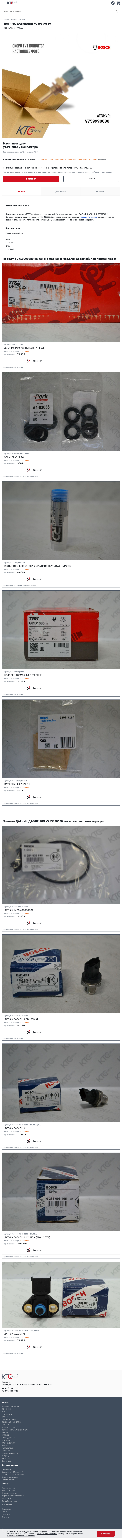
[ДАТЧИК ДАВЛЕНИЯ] (61, 1083)
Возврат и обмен (8, 1490)
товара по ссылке (89, 217)
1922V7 (50, 159)
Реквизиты (6, 1514)
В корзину (91, 179)
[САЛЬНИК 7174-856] (61, 411)
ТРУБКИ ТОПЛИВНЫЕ (10, 1453)
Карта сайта (6, 1498)
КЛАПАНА (5, 1425)
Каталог (6, 19)
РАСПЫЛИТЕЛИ (7, 1448)
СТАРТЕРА (6, 1451)
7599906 (70, 159)
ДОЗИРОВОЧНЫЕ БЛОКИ (11, 1422)
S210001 (85, 159)
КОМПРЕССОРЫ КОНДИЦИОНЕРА (15, 1430)
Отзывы (5, 1512)
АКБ (3, 1412)
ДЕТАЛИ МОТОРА (9, 1419)
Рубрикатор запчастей (10, 1406)
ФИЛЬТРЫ (6, 1458)
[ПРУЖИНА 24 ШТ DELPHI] (61, 739)
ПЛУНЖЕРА (6, 1440)
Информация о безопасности (13, 1496)
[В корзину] (28, 361)
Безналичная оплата (10, 1477)
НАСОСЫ (5, 1435)
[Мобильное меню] (3, 3)
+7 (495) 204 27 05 (113, 3)
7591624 (63, 159)
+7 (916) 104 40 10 (10, 1391)
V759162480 (93, 159)
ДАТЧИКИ (5, 1417)
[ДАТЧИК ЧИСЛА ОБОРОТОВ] (61, 865)
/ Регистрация (11, 1501)
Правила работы (8, 1488)
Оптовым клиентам (9, 1493)
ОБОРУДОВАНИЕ (8, 1438)
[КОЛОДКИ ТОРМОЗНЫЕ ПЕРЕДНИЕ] (61, 630)
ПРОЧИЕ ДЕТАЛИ (8, 1443)
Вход (4, 1501)
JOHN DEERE (6, 1409)
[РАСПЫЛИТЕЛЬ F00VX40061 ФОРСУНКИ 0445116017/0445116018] (61, 520)
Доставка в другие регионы (13, 1474)
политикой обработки (47, 1534)
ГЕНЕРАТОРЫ (7, 1414)
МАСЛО (5, 1432)
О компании (6, 1509)
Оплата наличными (9, 1480)
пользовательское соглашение (21, 1535)
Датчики (14, 19)
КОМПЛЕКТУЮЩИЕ (9, 1427)
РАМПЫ (5, 1445)
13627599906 (42, 159)
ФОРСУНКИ (6, 1461)
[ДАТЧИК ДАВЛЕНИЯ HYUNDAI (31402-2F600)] (61, 1192)
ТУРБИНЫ (5, 1456)
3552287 (56, 159)
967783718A (77, 159)
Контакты (5, 1517)
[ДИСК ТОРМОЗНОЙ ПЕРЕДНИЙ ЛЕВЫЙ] (61, 302)
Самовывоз (6, 1469)
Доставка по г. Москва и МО (13, 1472)
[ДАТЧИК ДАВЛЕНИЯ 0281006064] (61, 974)
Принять (105, 1534)
